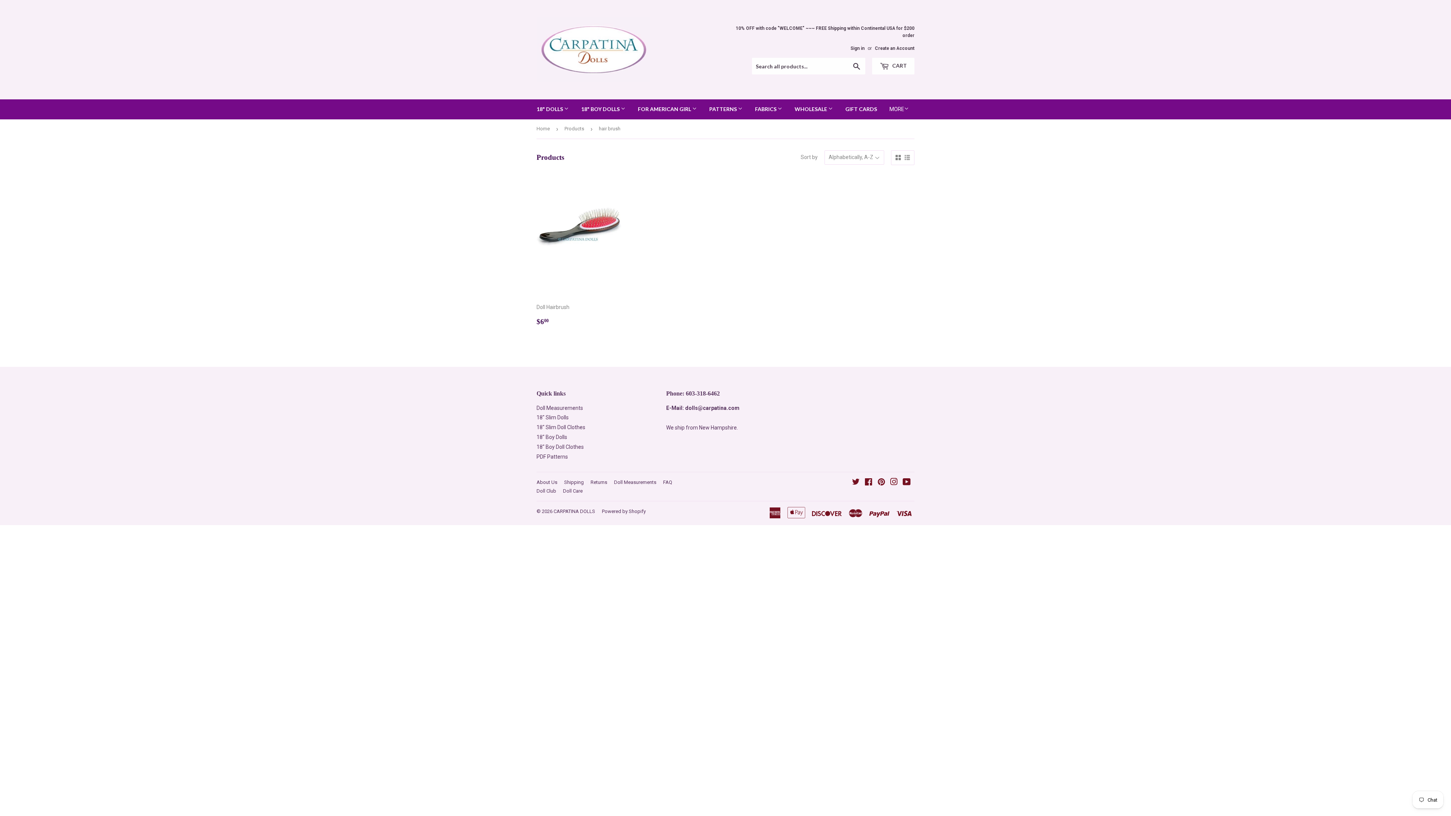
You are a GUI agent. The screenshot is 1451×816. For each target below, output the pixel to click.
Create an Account (894, 48)
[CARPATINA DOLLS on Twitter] (856, 483)
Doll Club (546, 491)
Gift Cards (861, 109)
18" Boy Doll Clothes (560, 447)
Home (543, 128)
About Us (547, 482)
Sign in (858, 48)
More (896, 109)
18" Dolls (550, 109)
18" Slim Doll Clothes (561, 427)
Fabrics (766, 109)
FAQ (667, 482)
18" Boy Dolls (601, 109)
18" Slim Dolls (553, 417)
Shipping (574, 482)
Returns (599, 482)
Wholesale (811, 109)
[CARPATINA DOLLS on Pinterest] (881, 483)
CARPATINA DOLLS (574, 511)
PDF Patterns (552, 457)
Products (574, 128)
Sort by (809, 157)
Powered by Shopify (624, 511)
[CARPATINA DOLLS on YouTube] (907, 483)
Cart (899, 65)
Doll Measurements (560, 408)
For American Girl (665, 109)
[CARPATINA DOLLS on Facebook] (868, 483)
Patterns (723, 109)
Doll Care (573, 491)
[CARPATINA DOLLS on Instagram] (894, 483)
